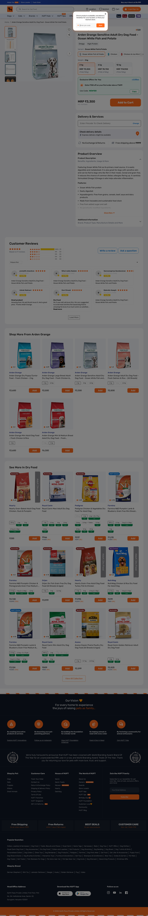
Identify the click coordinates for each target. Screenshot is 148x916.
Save (100, 25)
